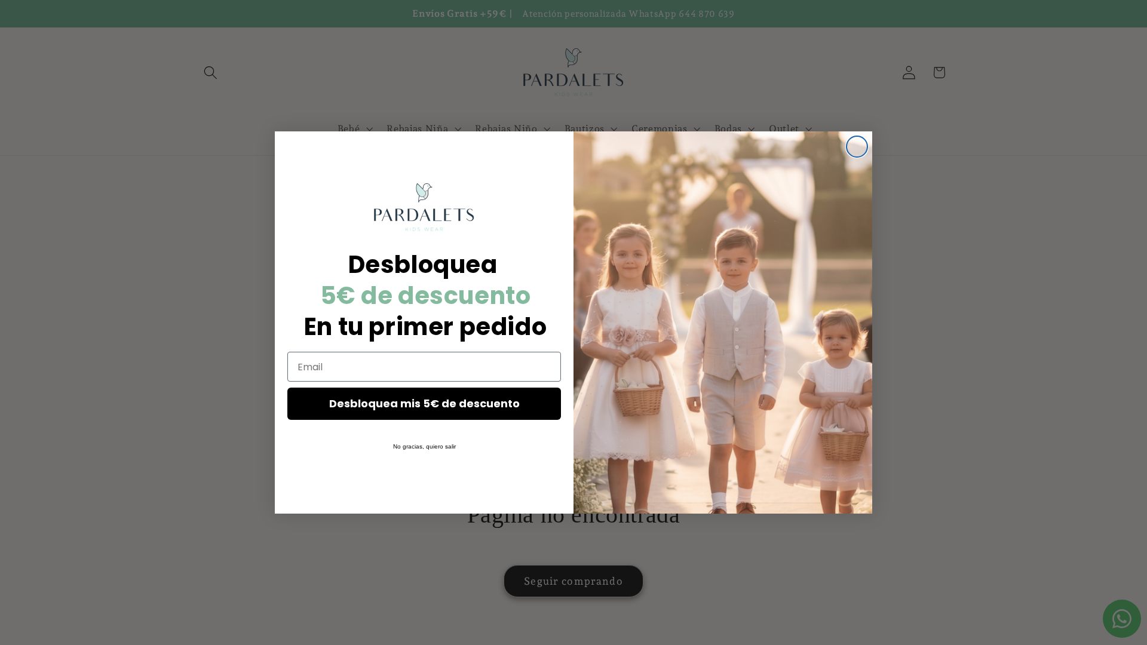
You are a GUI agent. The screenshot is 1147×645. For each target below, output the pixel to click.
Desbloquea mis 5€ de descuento (424, 403)
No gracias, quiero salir (424, 446)
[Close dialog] (857, 146)
